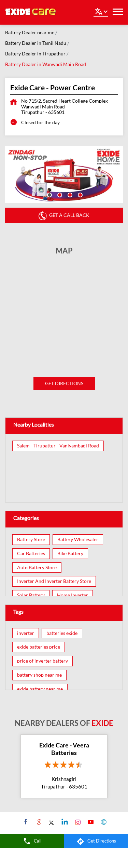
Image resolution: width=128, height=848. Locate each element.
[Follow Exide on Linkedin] (64, 821)
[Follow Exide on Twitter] (51, 821)
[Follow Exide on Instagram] (77, 821)
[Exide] (30, 12)
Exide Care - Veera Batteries (64, 748)
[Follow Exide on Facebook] (25, 821)
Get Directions (64, 383)
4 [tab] (79, 194)
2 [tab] (59, 194)
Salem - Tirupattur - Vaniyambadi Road (58, 445)
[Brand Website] (103, 821)
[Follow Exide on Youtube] (90, 821)
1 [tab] (49, 194)
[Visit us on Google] (38, 821)
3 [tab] (69, 194)
